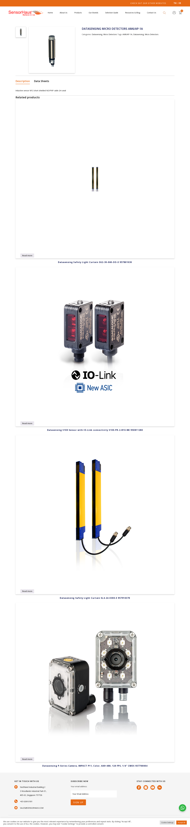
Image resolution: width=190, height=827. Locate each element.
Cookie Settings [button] (167, 822)
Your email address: (79, 786)
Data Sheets (41, 81)
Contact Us (151, 12)
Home (50, 12)
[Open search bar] (164, 13)
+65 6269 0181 (26, 801)
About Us (63, 12)
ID (180, 3)
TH (175, 3)
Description (23, 81)
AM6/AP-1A (127, 34)
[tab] (24, 81)
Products (78, 12)
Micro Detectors (110, 34)
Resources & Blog (132, 12)
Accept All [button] (181, 822)
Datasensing (97, 34)
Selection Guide (111, 12)
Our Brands (93, 12)
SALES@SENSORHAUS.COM (31, 808)
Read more (27, 255)
